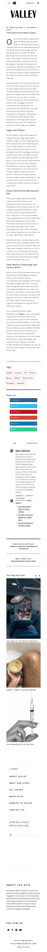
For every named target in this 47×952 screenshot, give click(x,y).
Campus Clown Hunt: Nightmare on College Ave (23, 546)
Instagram (20, 498)
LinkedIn (15, 423)
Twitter (15, 406)
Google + (15, 417)
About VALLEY (18, 776)
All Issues (16, 790)
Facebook (16, 400)
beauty (9, 373)
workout (20, 383)
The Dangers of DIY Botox (20, 744)
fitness (32, 373)
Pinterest (16, 412)
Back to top (22, 946)
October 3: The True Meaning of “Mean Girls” (25, 517)
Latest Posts (32, 443)
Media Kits (16, 796)
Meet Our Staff (19, 783)
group (9, 378)
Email (14, 429)
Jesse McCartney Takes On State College (24, 509)
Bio (15, 443)
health (17, 378)
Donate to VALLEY (20, 803)
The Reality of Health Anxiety (22, 641)
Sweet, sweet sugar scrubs (21, 690)
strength (10, 383)
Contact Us (17, 810)
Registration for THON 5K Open (23, 560)
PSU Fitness (28, 378)
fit (26, 373)
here (22, 314)
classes (18, 373)
